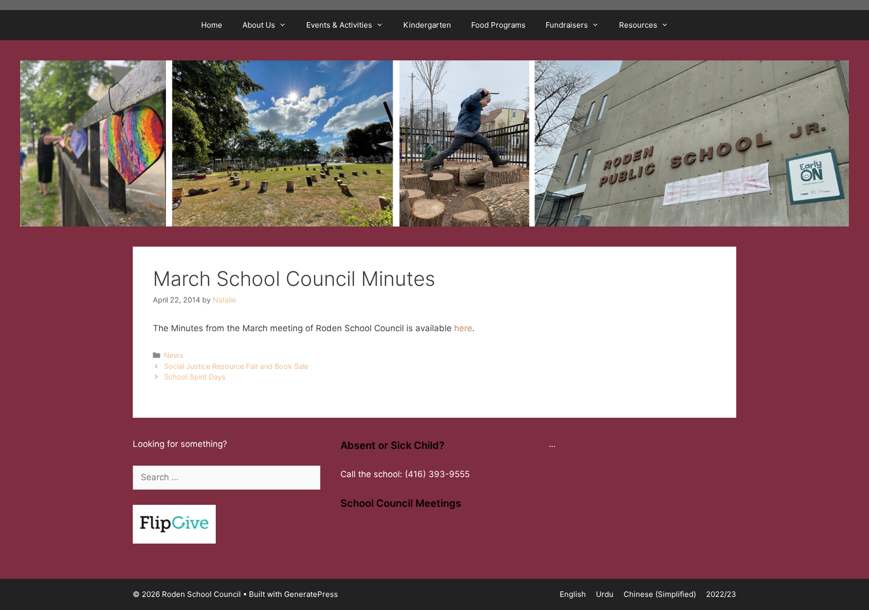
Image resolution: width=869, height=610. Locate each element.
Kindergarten (427, 25)
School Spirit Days (195, 376)
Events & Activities (339, 25)
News (174, 355)
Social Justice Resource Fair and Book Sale (236, 366)
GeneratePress (311, 594)
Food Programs (498, 25)
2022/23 (721, 594)
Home (211, 25)
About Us (258, 25)
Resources (638, 25)
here (463, 328)
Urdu (605, 594)
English (573, 594)
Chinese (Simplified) (660, 594)
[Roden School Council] (434, 142)
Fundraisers (567, 25)
